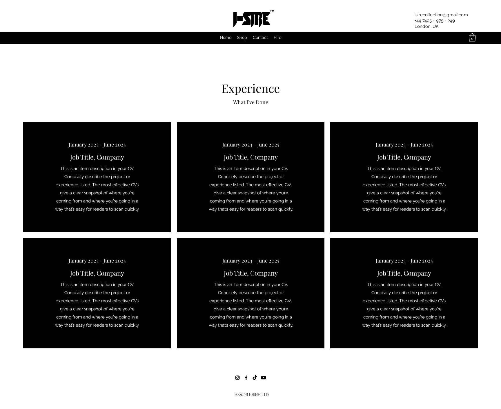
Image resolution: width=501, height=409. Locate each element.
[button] (472, 37)
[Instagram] (237, 378)
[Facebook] (246, 378)
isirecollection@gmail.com (441, 14)
